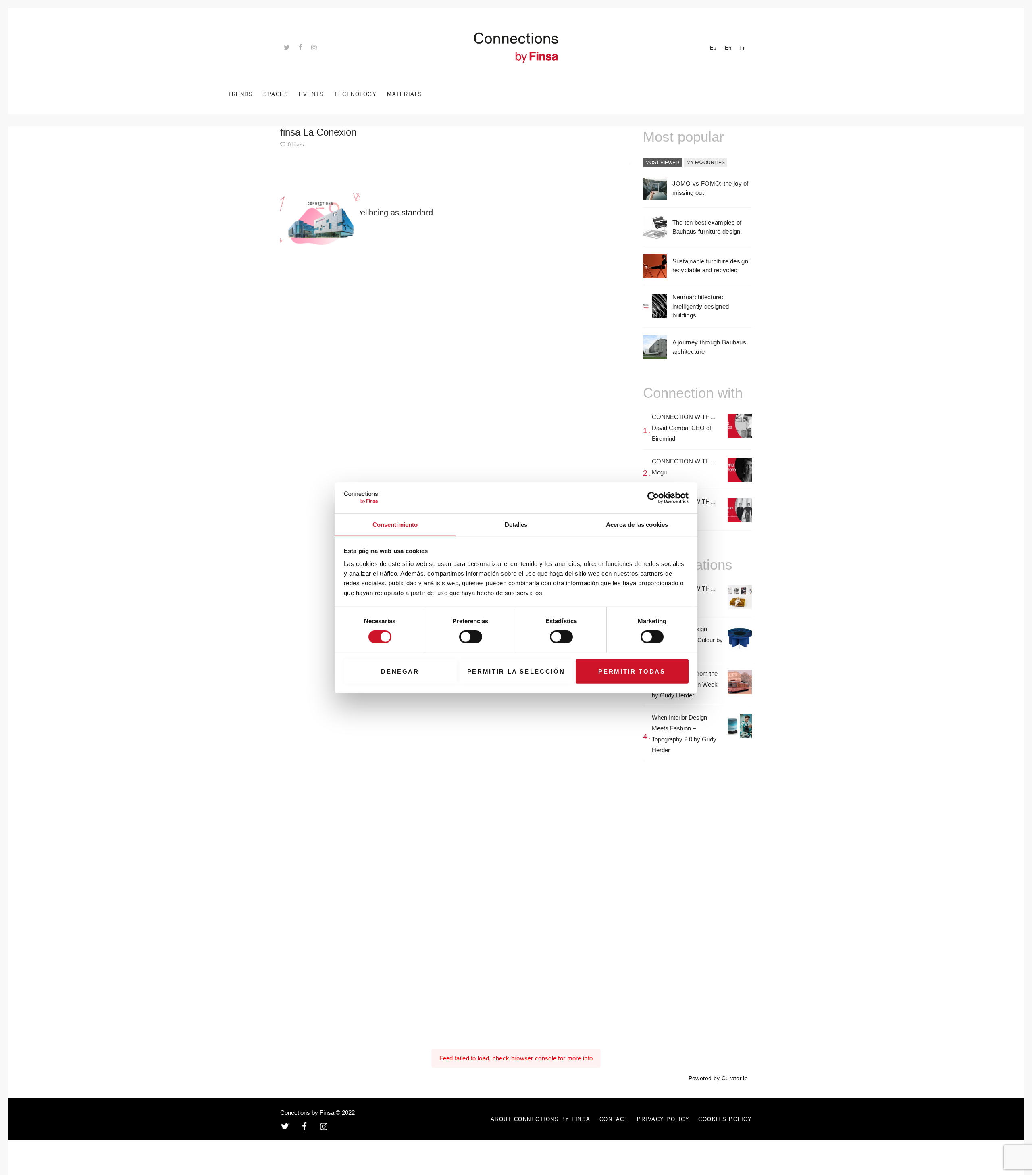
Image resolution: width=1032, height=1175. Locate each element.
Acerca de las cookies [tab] (637, 524)
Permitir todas (631, 671)
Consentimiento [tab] (395, 524)
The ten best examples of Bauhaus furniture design (707, 227)
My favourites (706, 162)
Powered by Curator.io (718, 1078)
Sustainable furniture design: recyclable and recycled (711, 266)
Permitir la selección (516, 671)
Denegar (400, 671)
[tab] (662, 163)
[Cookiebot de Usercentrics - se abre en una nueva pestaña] (653, 498)
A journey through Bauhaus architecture (709, 347)
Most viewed (662, 162)
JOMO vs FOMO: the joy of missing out (710, 188)
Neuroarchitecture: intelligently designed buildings (700, 306)
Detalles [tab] (516, 524)
